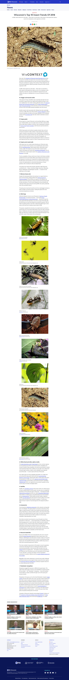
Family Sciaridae (30, 125)
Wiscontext (34, 12)
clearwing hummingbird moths (40, 479)
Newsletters (37, 644)
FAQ (7, 650)
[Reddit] (32, 24)
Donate (21, 1)
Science (53, 9)
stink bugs (42, 196)
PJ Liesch (41, 593)
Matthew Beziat (22, 336)
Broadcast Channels (24, 644)
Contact (9, 640)
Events (36, 643)
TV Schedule (32, 1)
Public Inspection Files (32, 678)
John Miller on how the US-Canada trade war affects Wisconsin (15, 633)
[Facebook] (31, 24)
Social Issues (35, 9)
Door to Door (51, 644)
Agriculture (49, 9)
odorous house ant (42, 177)
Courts (12, 9)
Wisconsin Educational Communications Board (25, 672)
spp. (22, 482)
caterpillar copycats (29, 488)
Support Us (47, 1)
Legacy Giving (51, 648)
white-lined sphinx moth (26, 464)
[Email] (36, 24)
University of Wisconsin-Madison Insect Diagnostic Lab (32, 594)
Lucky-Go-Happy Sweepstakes (54, 652)
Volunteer (51, 651)
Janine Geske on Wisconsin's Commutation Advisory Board (32, 633)
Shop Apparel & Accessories (25, 646)
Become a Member (52, 643)
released (21, 549)
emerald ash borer (26, 147)
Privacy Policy (51, 678)
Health (39, 9)
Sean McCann (21, 459)
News (37, 1)
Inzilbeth (20, 361)
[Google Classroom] (34, 24)
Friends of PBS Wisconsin (53, 646)
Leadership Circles (52, 647)
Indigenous (24, 9)
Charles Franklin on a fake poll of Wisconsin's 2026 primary (14, 618)
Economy (15, 9)
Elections (9, 615)
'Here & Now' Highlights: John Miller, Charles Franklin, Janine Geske (34, 618)
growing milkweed (41, 111)
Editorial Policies (18, 678)
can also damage (26, 497)
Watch (26, 1)
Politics (8, 9)
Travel (36, 646)
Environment (43, 9)
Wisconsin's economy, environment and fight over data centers (53, 633)
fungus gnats (23, 125)
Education (41, 1)
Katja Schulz (21, 238)
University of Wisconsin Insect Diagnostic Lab (35, 78)
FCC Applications (25, 678)
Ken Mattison (21, 434)
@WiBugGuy (40, 596)
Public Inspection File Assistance (42, 678)
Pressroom (23, 647)
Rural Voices (29, 9)
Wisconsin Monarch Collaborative (28, 561)
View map (9, 649)
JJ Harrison (21, 312)
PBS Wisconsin (9, 672)
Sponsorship (51, 650)
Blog (22, 643)
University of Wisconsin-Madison (12, 673)
